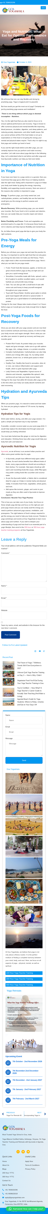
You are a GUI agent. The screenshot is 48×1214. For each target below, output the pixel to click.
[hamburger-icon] (43, 7)
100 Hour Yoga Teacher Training (19, 973)
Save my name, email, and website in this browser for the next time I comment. (23, 626)
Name (4, 586)
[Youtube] (28, 1151)
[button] (26, 1209)
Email (4, 598)
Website (4, 610)
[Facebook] (23, 1151)
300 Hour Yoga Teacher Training (19, 985)
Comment (5, 553)
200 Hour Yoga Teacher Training (19, 979)
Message (9, 738)
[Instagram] (18, 1151)
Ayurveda (4, 451)
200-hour (27, 527)
